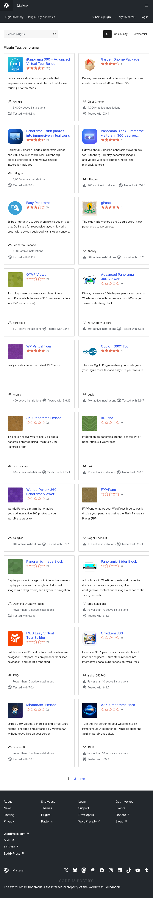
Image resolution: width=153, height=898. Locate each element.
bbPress (11, 847)
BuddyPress (14, 853)
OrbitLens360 (112, 633)
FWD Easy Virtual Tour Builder (40, 635)
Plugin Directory (14, 17)
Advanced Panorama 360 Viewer (117, 277)
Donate (123, 815)
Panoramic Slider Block (119, 561)
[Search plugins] (54, 34)
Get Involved (125, 801)
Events (120, 808)
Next (83, 778)
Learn (82, 801)
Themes (46, 808)
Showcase (48, 801)
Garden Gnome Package (120, 59)
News (8, 808)
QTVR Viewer (37, 274)
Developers (86, 815)
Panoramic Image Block (44, 561)
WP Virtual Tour (38, 346)
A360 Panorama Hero (118, 705)
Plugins (46, 815)
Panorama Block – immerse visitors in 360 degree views (122, 133)
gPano (106, 203)
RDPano (107, 418)
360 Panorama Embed (43, 418)
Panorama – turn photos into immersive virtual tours (48, 133)
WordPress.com (16, 834)
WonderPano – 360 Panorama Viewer (41, 492)
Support (83, 808)
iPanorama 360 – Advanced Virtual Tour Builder (48, 61)
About (8, 801)
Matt (9, 840)
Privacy (9, 821)
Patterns (47, 821)
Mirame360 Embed (41, 705)
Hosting (9, 815)
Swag (121, 821)
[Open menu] (147, 5)
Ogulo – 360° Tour (115, 346)
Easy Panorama (38, 203)
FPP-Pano (108, 490)
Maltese (18, 870)
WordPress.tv (89, 821)
